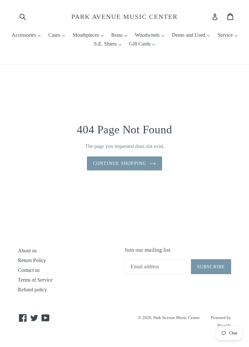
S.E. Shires (109, 44)
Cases (58, 35)
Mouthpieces (90, 35)
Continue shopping (119, 163)
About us (27, 250)
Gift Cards (143, 44)
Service (229, 35)
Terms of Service (35, 280)
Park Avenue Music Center (124, 16)
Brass (120, 35)
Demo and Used (192, 35)
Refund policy (32, 289)
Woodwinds (151, 35)
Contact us (29, 270)
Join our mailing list (147, 250)
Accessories (28, 35)
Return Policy (32, 260)
